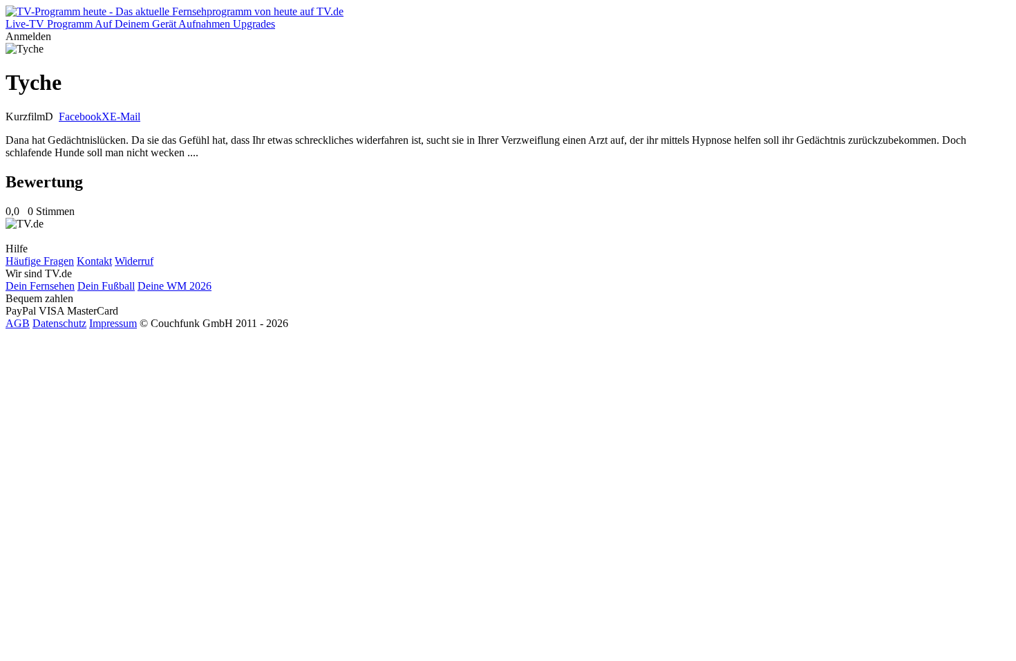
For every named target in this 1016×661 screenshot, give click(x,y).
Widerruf (134, 261)
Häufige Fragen (40, 261)
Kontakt (94, 261)
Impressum (113, 323)
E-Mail (125, 116)
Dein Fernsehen (40, 286)
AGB (18, 323)
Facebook (80, 116)
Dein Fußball (106, 286)
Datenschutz (59, 323)
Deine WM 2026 (174, 286)
